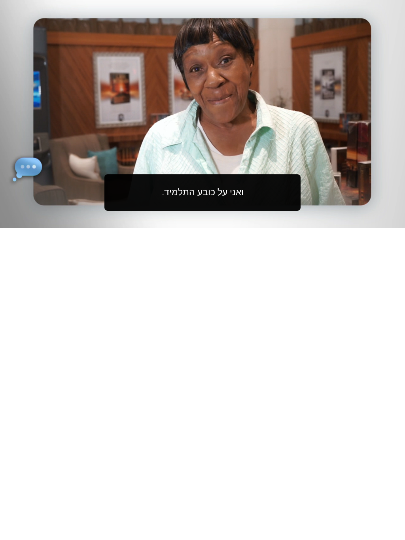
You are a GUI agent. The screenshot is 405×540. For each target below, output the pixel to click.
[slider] (218, 220)
